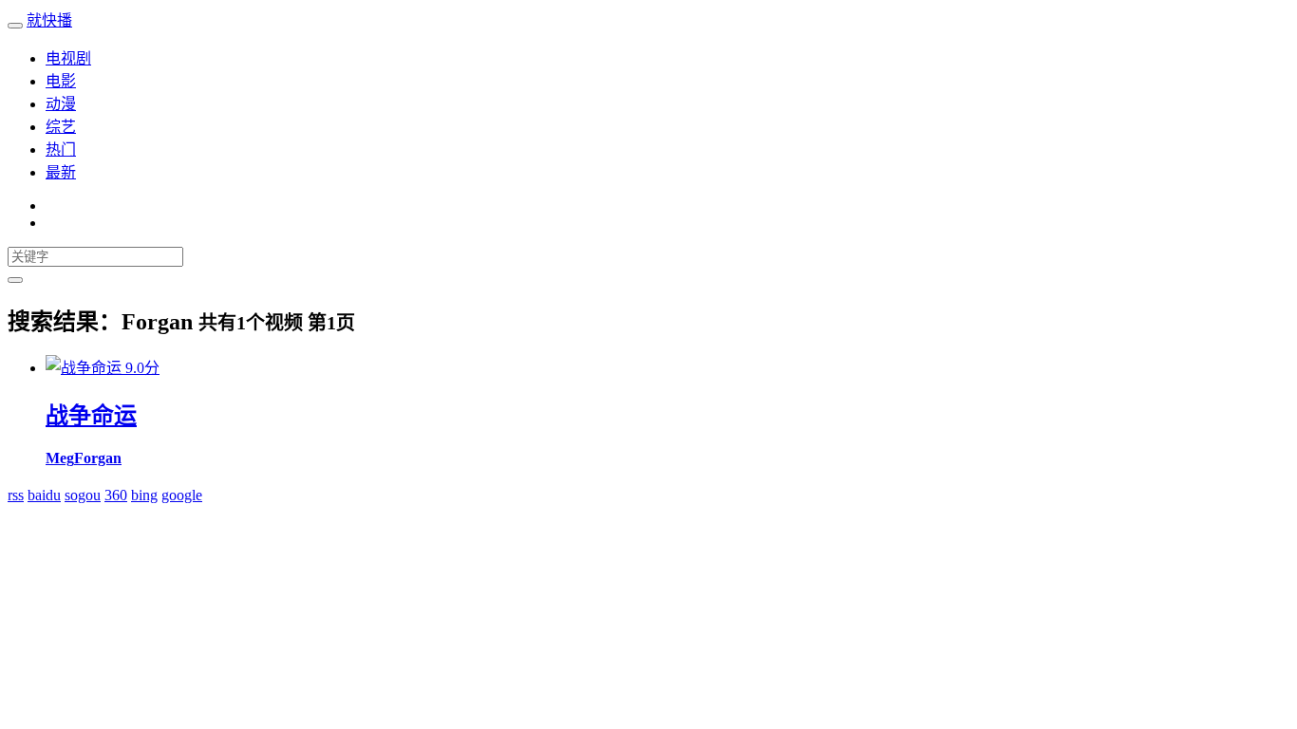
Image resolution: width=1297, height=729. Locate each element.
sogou (83, 495)
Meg (60, 458)
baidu (44, 495)
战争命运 (91, 415)
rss (16, 495)
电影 (61, 81)
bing (144, 495)
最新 (61, 172)
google (181, 495)
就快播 (49, 20)
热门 (61, 149)
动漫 (61, 104)
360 (115, 495)
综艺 (61, 127)
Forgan (98, 458)
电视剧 (68, 58)
